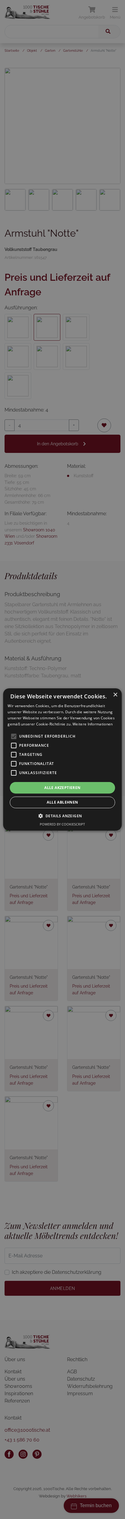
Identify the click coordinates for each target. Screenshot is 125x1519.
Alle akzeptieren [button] (62, 787)
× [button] (115, 695)
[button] (62, 816)
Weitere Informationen (93, 724)
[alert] (62, 759)
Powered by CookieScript (62, 824)
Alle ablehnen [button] (62, 802)
